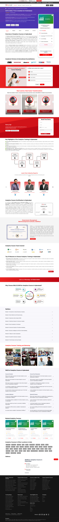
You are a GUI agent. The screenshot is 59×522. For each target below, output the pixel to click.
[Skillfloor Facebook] (39, 514)
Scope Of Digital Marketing (21, 505)
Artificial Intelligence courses (46, 480)
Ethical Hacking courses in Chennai (10, 490)
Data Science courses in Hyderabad (10, 489)
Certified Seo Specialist (21, 485)
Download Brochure (14, 130)
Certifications (27, 30)
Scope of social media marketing (22, 497)
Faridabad (21, 446)
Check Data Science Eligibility (34, 496)
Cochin (47, 444)
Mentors (20, 30)
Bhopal (27, 444)
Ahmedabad (8, 444)
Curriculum (34, 30)
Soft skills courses (44, 489)
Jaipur (7, 448)
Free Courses (27, 5)
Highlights (13, 30)
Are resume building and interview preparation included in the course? (41, 407)
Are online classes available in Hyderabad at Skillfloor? (15, 410)
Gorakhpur (31, 446)
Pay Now (12, 25)
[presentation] (6, 102)
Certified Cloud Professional (21, 489)
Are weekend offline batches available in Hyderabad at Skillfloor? (15, 407)
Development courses (45, 485)
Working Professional (33, 74)
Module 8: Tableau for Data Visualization (12, 333)
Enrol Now (46, 44)
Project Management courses (46, 488)
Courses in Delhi (32, 489)
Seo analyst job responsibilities (22, 501)
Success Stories (32, 504)
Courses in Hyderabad (33, 485)
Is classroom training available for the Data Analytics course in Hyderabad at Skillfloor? (16, 397)
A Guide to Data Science (8, 502)
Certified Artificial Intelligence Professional (22, 481)
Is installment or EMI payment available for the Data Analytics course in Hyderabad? (39, 384)
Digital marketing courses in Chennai (10, 481)
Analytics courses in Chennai (9, 486)
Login (47, 5)
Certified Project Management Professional (22, 488)
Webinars (31, 508)
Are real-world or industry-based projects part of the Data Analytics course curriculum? (16, 391)
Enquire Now (51, 2)
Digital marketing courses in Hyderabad (10, 482)
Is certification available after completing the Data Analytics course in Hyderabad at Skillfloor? (16, 387)
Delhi (17, 446)
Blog (30, 5)
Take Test (56, 459)
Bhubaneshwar (32, 444)
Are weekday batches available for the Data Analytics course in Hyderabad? (16, 400)
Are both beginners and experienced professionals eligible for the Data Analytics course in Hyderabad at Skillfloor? (41, 411)
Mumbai (33, 448)
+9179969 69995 (35, 279)
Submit (45, 133)
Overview (7, 30)
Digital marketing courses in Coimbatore (10, 485)
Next (42, 84)
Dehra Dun (13, 446)
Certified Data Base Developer (22, 490)
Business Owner (32, 80)
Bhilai (23, 444)
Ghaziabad (26, 446)
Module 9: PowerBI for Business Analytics (13, 336)
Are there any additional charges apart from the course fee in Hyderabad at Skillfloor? (41, 387)
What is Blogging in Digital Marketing (23, 496)
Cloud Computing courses (45, 481)
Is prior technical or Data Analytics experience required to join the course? (41, 400)
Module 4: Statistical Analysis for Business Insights (14, 321)
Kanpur (11, 448)
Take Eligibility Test (46, 54)
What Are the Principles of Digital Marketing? (22, 499)
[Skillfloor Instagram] (46, 514)
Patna (50, 448)
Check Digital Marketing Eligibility (34, 497)
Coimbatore (8, 446)
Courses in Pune (32, 481)
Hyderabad (50, 446)
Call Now (7, 130)
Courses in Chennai (32, 480)
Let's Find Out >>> (23, 77)
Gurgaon (40, 446)
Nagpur (42, 448)
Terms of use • (8, 513)
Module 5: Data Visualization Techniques (13, 324)
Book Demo (39, 2)
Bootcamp (31, 509)
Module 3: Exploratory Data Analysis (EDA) (13, 318)
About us (43, 496)
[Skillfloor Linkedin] (42, 514)
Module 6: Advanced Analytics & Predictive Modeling (15, 327)
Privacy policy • (14, 513)
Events (23, 5)
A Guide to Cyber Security (8, 497)
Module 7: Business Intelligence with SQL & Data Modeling (16, 330)
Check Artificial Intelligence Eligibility (35, 501)
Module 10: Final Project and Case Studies (13, 339)
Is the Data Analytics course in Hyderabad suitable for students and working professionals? (40, 404)
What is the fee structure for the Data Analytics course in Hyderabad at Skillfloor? (40, 377)
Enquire (17, 25)
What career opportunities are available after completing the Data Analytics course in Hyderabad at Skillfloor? (41, 397)
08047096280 (45, 2)
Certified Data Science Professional (22, 484)
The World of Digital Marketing (9, 506)
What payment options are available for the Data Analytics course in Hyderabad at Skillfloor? (41, 380)
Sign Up (51, 5)
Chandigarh (37, 444)
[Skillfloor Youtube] (48, 514)
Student (31, 71)
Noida (46, 448)
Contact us (43, 497)
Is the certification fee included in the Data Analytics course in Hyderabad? (41, 391)
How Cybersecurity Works (8, 505)
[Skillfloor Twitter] (44, 514)
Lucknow (24, 448)
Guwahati (45, 446)
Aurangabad (13, 444)
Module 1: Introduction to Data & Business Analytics (15, 311)
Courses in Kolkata (32, 488)
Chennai (43, 444)
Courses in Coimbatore (33, 484)
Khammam (15, 448)
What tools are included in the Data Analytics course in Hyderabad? (15, 380)
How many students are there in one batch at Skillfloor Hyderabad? (15, 404)
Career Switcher (32, 77)
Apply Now (33, 238)
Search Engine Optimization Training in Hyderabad (23, 503)
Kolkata (20, 448)
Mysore (38, 448)
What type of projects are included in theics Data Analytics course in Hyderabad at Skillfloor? (16, 384)
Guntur (36, 446)
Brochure (7, 25)
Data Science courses (45, 484)
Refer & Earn (33, 2)
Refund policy (20, 513)
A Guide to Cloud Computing (9, 496)
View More (51, 271)
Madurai (29, 448)
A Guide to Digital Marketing (9, 501)
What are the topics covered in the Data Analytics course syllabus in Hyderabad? (16, 377)
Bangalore (18, 444)
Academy (43, 501)
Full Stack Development (8, 509)
